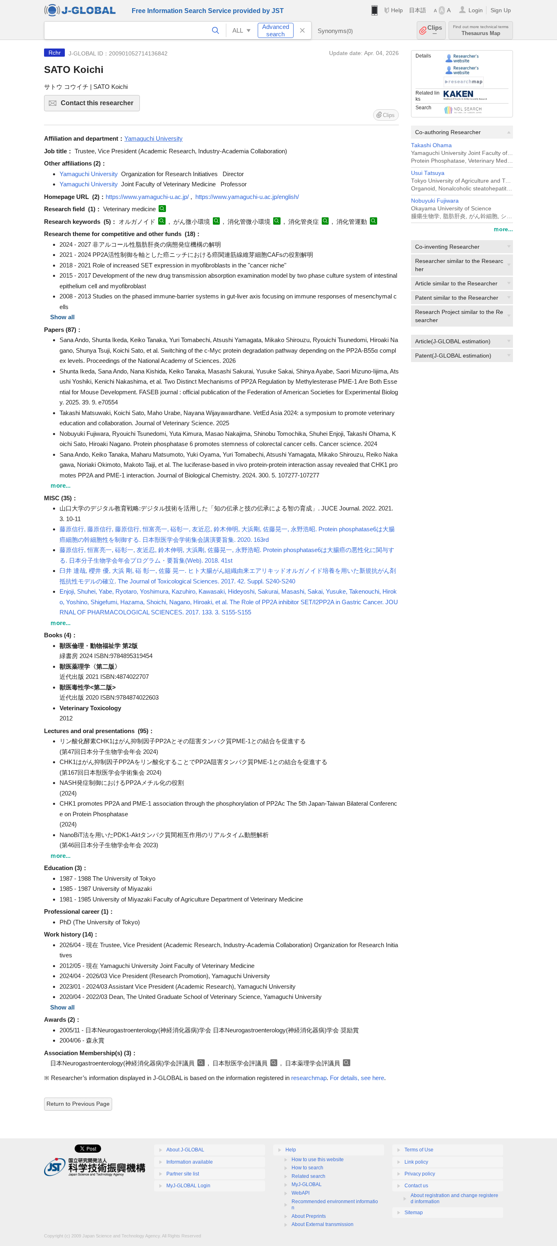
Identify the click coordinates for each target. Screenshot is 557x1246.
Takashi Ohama (431, 145)
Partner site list (182, 1174)
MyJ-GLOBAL (307, 1184)
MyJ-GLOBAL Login (188, 1186)
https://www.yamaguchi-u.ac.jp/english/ (247, 196)
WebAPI (300, 1193)
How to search (307, 1168)
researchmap (309, 1077)
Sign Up (501, 10)
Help (397, 10)
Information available (189, 1162)
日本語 (417, 10)
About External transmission (323, 1224)
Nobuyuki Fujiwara (435, 201)
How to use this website (318, 1159)
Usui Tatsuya (427, 173)
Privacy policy (419, 1174)
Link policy (416, 1162)
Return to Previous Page (78, 1103)
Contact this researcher (100, 105)
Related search (308, 1176)
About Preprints (309, 1216)
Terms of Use (418, 1150)
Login (476, 10)
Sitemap (413, 1212)
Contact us (416, 1186)
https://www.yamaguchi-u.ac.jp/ (147, 196)
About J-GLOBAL (185, 1150)
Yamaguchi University (89, 173)
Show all (62, 317)
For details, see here (357, 1077)
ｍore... (503, 229)
